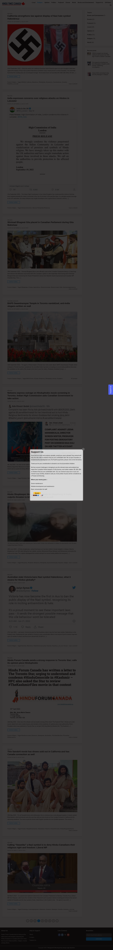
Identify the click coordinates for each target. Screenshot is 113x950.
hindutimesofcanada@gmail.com (40, 459)
